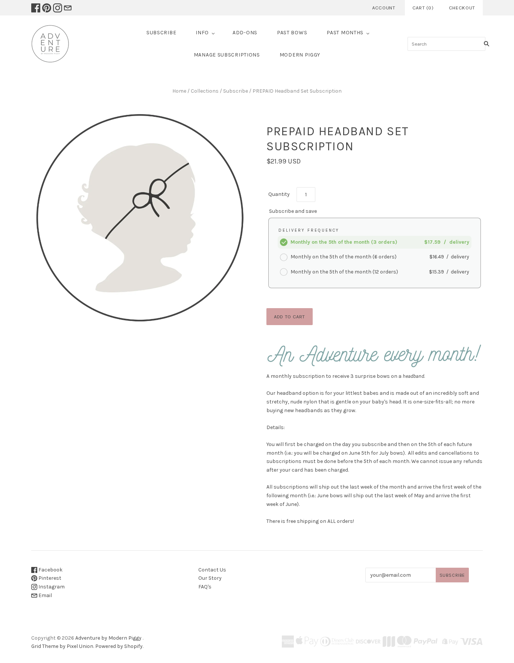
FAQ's (204, 587)
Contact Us (212, 570)
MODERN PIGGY (300, 55)
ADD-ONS (245, 32)
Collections (205, 91)
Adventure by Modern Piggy (108, 638)
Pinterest (49, 578)
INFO (202, 32)
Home (179, 91)
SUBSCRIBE (161, 32)
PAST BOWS (292, 32)
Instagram (51, 587)
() (423, 8)
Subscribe (235, 91)
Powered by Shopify (119, 646)
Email (44, 595)
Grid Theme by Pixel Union (62, 646)
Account (383, 8)
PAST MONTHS (345, 32)
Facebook (49, 570)
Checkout (462, 8)
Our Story (210, 578)
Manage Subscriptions (227, 55)
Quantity (279, 194)
